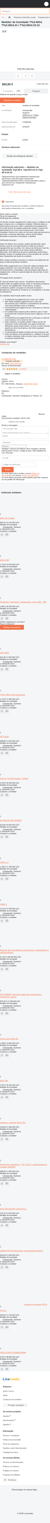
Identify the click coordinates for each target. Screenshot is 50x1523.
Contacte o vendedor (12, 100)
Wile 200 (4, 1081)
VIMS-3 (3, 904)
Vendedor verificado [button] (13, 361)
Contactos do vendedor (12, 1399)
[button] (46, 4)
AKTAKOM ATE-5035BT (11, 820)
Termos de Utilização (30, 475)
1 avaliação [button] (23, 369)
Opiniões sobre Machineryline (14, 1448)
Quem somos (8, 1391)
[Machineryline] (9, 17)
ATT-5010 (4, 737)
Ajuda (5, 1395)
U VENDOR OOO (9, 359)
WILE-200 (4, 560)
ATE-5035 (4, 653)
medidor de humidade (30, 105)
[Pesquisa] (46, 11)
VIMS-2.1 (4, 862)
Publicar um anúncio (12, 627)
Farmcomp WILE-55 (9, 1039)
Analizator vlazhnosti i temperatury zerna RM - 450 (23, 602)
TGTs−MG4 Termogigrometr (12, 695)
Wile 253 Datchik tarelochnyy (13, 1209)
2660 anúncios (16, 364)
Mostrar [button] (19, 384)
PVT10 (3, 1311)
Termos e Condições (11, 1435)
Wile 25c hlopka (7, 518)
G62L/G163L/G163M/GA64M (13, 1353)
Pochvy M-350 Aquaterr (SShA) (14, 778)
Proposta (36, 91)
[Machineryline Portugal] (17, 4)
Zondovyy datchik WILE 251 (12, 1123)
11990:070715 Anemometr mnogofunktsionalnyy (21, 1251)
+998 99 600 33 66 (30, 384)
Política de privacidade (12, 1440)
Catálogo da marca (10, 1452)
